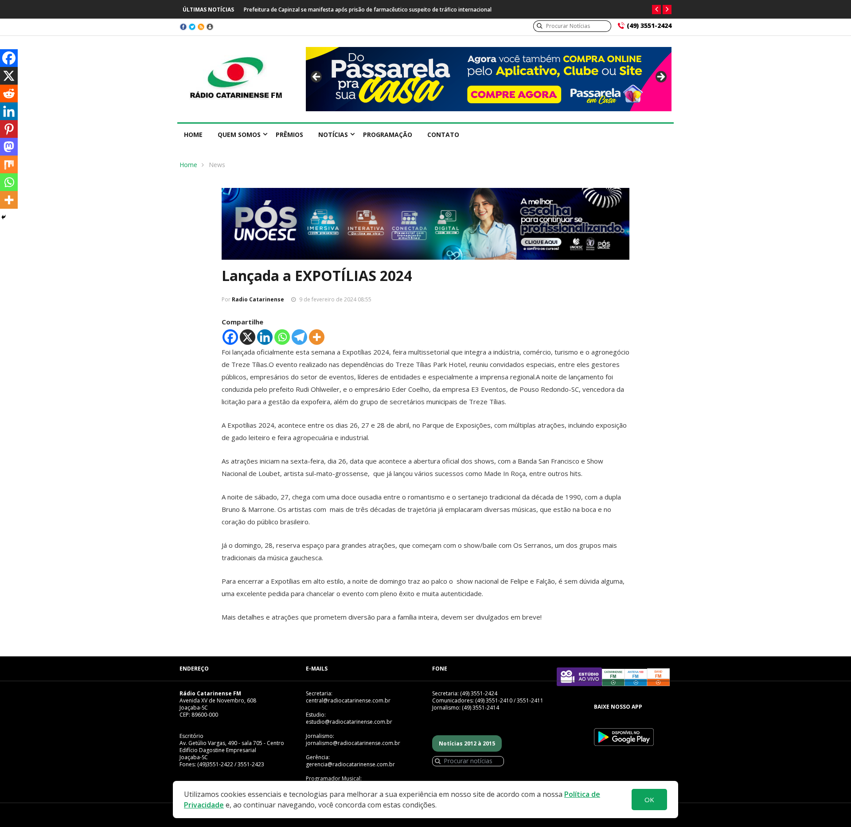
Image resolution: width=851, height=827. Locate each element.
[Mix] (9, 164)
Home (193, 134)
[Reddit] (9, 93)
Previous (317, 77)
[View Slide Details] (488, 79)
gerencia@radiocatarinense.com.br (350, 764)
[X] (247, 337)
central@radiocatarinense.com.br (348, 700)
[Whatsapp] (282, 337)
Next (660, 77)
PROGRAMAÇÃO (387, 134)
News (217, 164)
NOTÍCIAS (333, 134)
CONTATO (443, 134)
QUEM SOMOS (239, 134)
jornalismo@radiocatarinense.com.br (353, 743)
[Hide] (3, 217)
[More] (316, 337)
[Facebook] (230, 337)
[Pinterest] (9, 129)
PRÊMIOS (289, 134)
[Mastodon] (9, 147)
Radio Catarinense (258, 299)
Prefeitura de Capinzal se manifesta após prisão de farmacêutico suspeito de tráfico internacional (368, 9)
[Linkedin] (265, 337)
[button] (656, 9)
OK (649, 799)
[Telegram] (299, 337)
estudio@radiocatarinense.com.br (349, 722)
